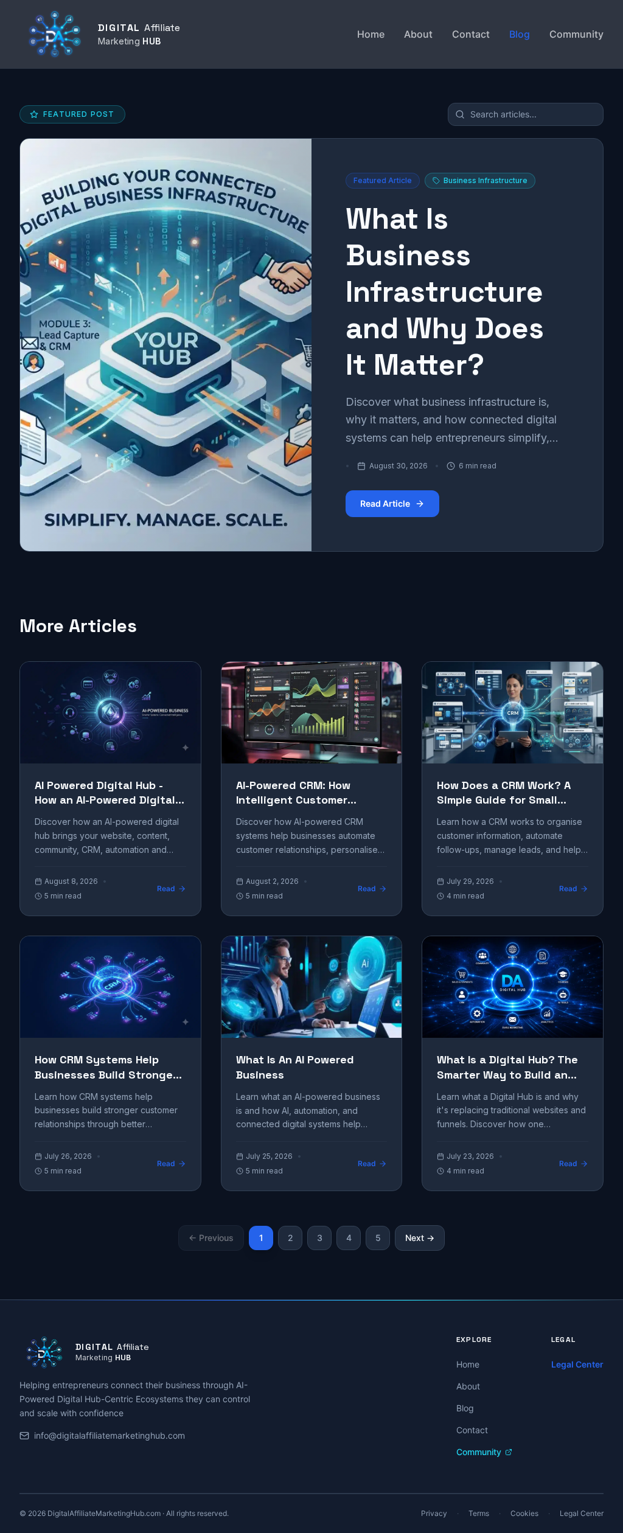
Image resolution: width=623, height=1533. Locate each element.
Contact (471, 34)
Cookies (524, 1513)
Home (371, 34)
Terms (478, 1513)
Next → (419, 1237)
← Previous (211, 1237)
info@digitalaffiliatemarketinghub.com (109, 1435)
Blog (519, 34)
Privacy (434, 1513)
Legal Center (577, 1364)
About (418, 34)
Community (576, 34)
